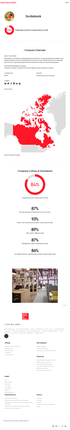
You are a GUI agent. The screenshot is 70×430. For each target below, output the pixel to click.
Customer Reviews (9, 354)
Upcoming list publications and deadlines (46, 350)
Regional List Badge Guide (33, 331)
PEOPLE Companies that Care (44, 362)
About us (39, 395)
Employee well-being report (11, 398)
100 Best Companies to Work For (46, 360)
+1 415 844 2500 (12, 324)
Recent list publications (42, 348)
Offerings (7, 343)
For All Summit (8, 352)
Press (51, 329)
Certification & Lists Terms (42, 329)
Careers (32, 329)
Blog (6, 380)
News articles (8, 386)
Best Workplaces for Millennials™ (44, 370)
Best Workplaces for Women (45, 366)
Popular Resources (10, 395)
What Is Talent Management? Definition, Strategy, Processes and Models (19, 403)
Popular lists (40, 356)
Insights (7, 376)
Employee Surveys (9, 350)
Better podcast (8, 382)
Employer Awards (9, 348)
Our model (39, 400)
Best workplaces (41, 343)
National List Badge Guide (18, 331)
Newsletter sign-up (9, 392)
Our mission (39, 398)
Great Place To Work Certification (12, 346)
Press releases (8, 388)
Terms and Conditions (9, 329)
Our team (39, 402)
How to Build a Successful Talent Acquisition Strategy (17, 406)
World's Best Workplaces (42, 368)
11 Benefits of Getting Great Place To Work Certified (16, 400)
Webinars (7, 390)
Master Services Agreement (26, 333)
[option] (35, 289)
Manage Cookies (39, 333)
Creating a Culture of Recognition (12, 408)
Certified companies (41, 346)
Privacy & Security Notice (23, 329)
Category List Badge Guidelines (49, 331)
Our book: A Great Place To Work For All (46, 404)
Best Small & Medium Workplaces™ (45, 364)
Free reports (7, 384)
